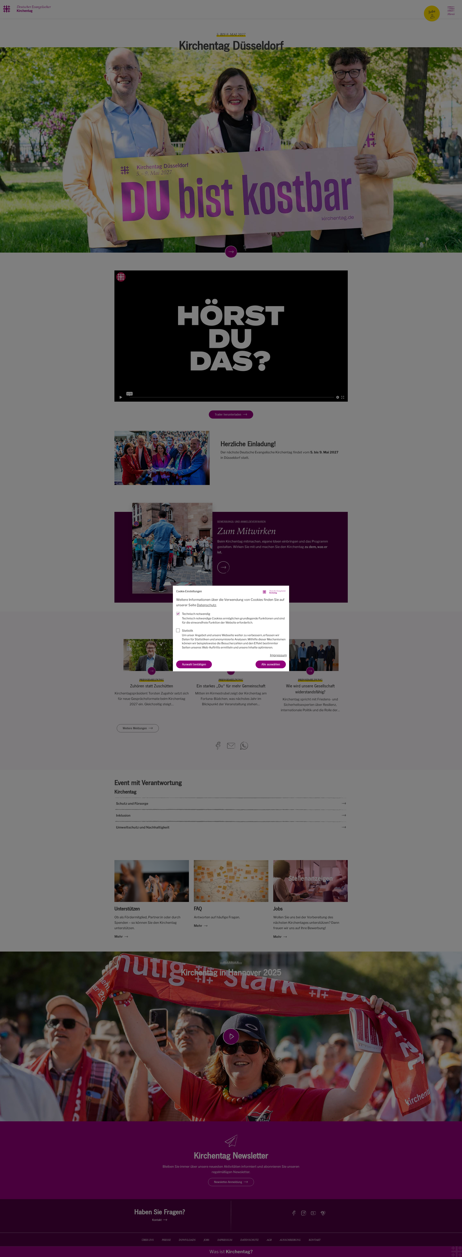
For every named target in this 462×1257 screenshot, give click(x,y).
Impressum (278, 655)
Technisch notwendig (196, 614)
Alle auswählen (270, 664)
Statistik (187, 630)
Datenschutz (206, 605)
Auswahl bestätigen (194, 664)
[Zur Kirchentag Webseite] (274, 591)
